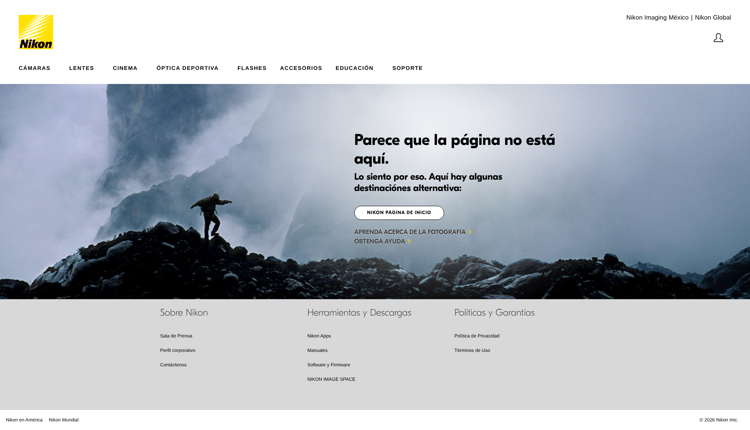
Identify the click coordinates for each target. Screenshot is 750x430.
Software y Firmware (328, 365)
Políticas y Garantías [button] (494, 312)
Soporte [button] (408, 68)
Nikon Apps (319, 336)
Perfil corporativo (177, 350)
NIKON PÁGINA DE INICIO (399, 213)
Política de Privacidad (476, 336)
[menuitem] (44, 66)
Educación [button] (354, 68)
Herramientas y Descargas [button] (359, 312)
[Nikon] (38, 24)
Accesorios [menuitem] (301, 68)
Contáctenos (173, 365)
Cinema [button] (125, 68)
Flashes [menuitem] (252, 68)
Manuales (317, 350)
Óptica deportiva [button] (188, 68)
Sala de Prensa (176, 336)
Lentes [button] (81, 68)
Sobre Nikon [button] (184, 312)
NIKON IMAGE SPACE (331, 379)
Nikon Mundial (64, 420)
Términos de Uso (472, 350)
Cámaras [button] (34, 68)
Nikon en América (24, 420)
